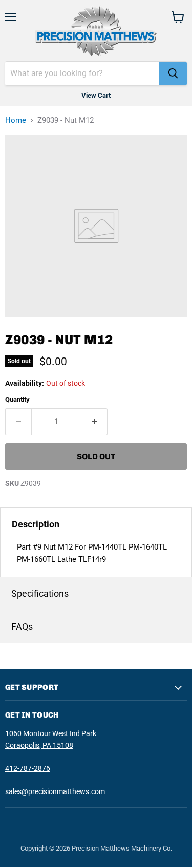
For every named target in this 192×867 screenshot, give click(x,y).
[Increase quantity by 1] (94, 421)
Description (35, 524)
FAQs (22, 626)
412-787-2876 (27, 768)
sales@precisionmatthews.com (55, 791)
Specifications (40, 593)
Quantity (17, 399)
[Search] (173, 73)
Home (15, 120)
